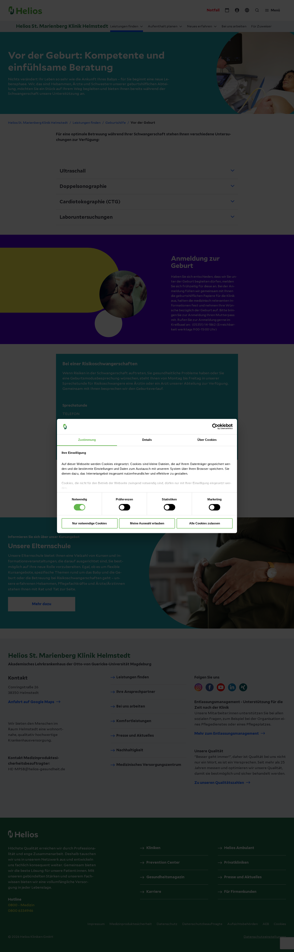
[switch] (124, 507)
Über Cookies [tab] (207, 439)
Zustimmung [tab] (87, 439)
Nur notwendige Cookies (89, 523)
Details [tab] (147, 439)
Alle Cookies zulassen (204, 523)
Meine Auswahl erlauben (147, 523)
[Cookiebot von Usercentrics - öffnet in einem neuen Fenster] (215, 427)
